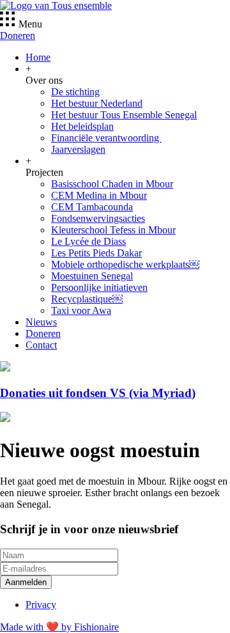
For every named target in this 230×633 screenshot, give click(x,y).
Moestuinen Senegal (92, 275)
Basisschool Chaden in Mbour (112, 183)
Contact (41, 345)
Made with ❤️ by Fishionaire (59, 626)
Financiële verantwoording (106, 137)
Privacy (41, 604)
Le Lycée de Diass (88, 241)
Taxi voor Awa (81, 310)
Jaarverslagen (78, 149)
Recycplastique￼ (87, 298)
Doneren (17, 35)
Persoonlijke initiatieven (99, 287)
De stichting (75, 91)
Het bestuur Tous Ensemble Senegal (124, 114)
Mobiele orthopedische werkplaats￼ (125, 264)
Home (38, 57)
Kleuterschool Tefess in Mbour (113, 229)
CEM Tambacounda (92, 206)
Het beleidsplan (82, 126)
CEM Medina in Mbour (99, 195)
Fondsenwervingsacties (98, 218)
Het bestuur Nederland (96, 103)
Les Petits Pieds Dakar (96, 252)
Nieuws (41, 321)
